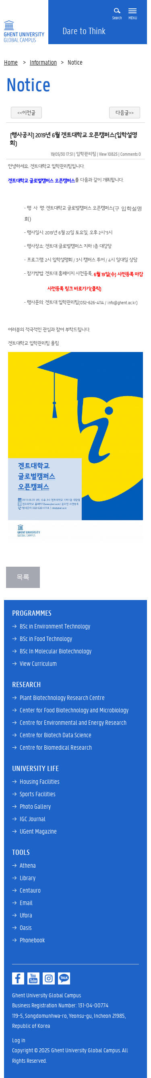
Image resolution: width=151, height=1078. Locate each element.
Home (11, 62)
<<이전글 (26, 112)
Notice (28, 84)
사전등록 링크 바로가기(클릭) (74, 288)
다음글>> (125, 112)
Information (43, 62)
